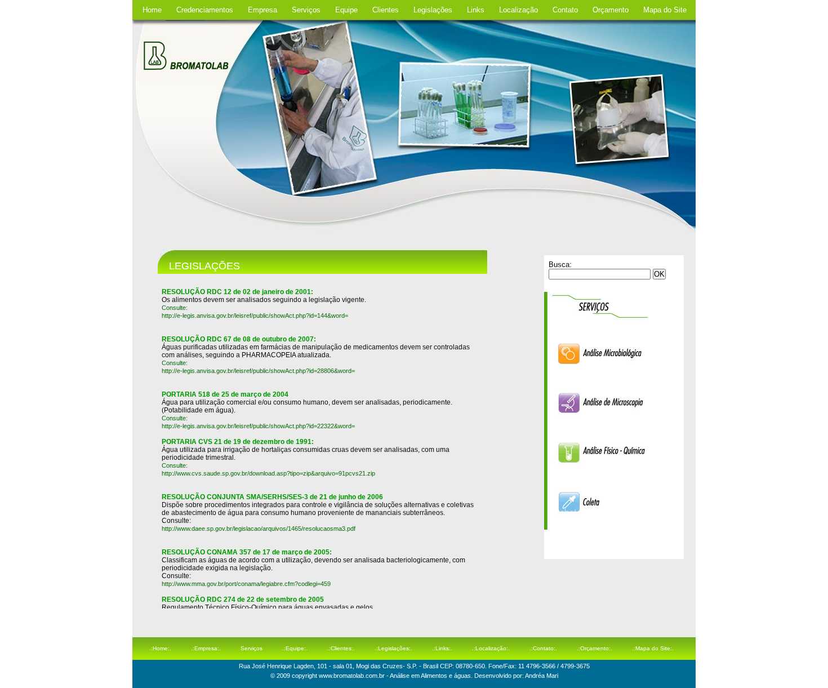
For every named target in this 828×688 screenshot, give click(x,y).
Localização (518, 10)
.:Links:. (442, 648)
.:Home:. (160, 648)
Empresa (262, 10)
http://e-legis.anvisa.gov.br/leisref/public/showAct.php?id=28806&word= (258, 370)
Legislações (432, 10)
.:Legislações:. (393, 648)
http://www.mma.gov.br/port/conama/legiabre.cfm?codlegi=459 (246, 583)
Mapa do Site (665, 10)
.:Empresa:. (206, 648)
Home (152, 10)
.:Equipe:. (295, 648)
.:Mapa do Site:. (653, 648)
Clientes (385, 10)
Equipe (346, 10)
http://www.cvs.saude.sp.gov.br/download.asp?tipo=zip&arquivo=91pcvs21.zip (268, 473)
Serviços (306, 10)
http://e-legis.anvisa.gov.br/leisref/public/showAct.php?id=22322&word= (258, 426)
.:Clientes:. (341, 648)
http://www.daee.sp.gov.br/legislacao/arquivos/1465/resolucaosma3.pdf (258, 528)
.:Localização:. (491, 648)
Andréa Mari (541, 675)
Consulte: (175, 362)
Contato (565, 10)
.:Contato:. (543, 648)
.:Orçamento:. (594, 648)
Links (475, 10)
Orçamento (611, 10)
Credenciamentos (204, 10)
